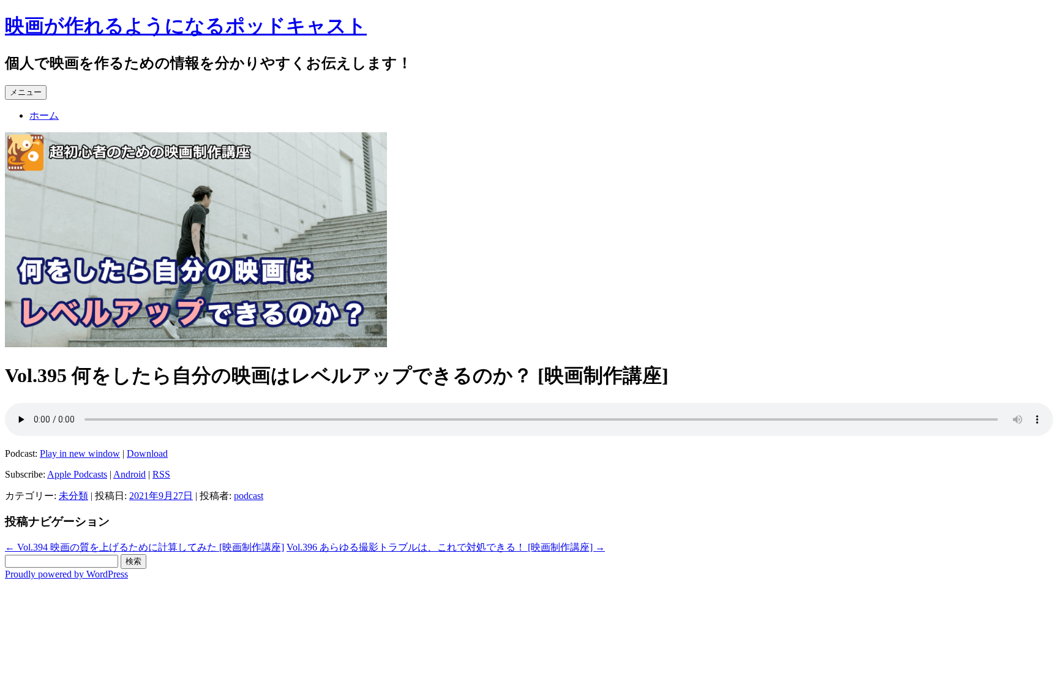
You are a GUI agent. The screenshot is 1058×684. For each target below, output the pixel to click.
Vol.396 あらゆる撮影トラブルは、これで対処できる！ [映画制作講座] (446, 547)
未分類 (73, 495)
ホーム (44, 115)
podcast (248, 495)
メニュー (26, 92)
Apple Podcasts (77, 474)
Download (147, 453)
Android (129, 474)
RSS (161, 474)
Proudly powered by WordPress (66, 574)
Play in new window (80, 453)
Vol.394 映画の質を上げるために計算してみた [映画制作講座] (144, 547)
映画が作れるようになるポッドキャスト (186, 26)
